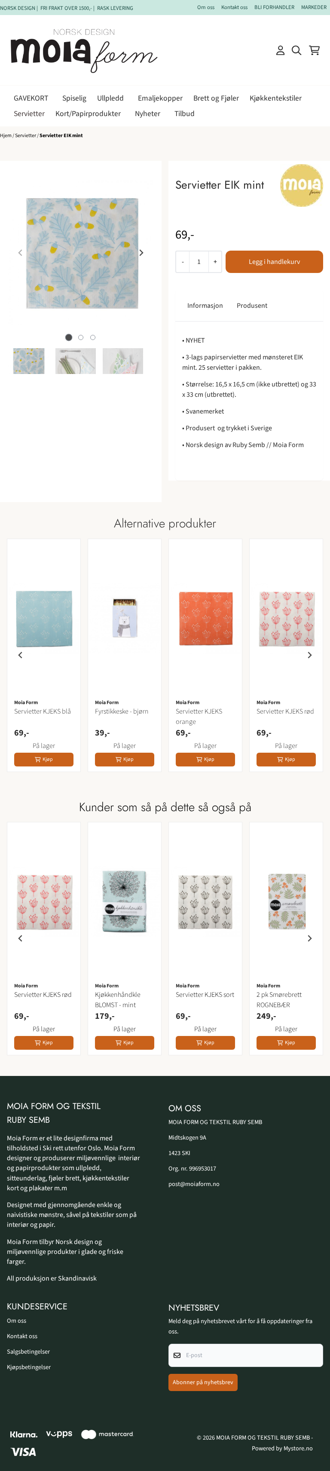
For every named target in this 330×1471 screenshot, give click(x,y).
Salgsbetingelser (28, 1351)
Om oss (205, 7)
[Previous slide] (21, 253)
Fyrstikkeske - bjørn (122, 711)
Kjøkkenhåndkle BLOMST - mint (118, 1000)
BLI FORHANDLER (274, 7)
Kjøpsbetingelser (29, 1367)
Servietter (29, 113)
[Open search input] (296, 50)
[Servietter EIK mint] (80, 252)
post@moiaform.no (194, 1184)
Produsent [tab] (252, 305)
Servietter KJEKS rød (285, 711)
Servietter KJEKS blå (42, 711)
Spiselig (74, 98)
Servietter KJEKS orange (199, 716)
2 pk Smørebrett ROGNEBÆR (279, 1000)
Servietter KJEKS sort (205, 994)
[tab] (69, 337)
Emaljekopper (160, 98)
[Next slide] (141, 253)
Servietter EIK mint (61, 135)
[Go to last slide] (21, 655)
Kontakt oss (234, 7)
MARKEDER (314, 7)
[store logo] (84, 50)
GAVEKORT (31, 98)
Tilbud (184, 113)
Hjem (6, 135)
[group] (44, 655)
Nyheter (147, 113)
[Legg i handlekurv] (274, 262)
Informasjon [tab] (205, 305)
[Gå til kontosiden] (280, 50)
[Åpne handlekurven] (314, 50)
